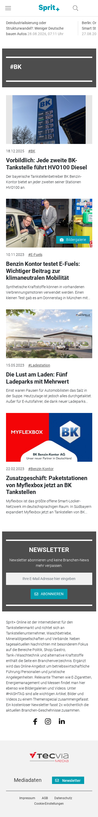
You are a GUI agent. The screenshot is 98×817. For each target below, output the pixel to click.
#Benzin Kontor (41, 469)
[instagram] (48, 721)
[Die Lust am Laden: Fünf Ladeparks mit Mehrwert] (49, 333)
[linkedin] (62, 721)
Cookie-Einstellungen (49, 803)
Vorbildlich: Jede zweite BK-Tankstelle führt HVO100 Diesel (46, 163)
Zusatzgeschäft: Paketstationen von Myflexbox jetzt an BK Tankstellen (46, 485)
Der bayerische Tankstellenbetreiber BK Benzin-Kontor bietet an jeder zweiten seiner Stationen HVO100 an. (44, 182)
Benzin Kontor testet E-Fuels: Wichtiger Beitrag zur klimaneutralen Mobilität (43, 271)
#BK (31, 151)
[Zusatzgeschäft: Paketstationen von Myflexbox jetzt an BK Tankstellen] (49, 437)
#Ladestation (39, 365)
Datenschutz (63, 798)
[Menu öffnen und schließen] (9, 8)
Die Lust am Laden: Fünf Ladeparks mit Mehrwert (37, 378)
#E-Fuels (35, 254)
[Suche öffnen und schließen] (74, 8)
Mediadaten (28, 780)
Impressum (27, 798)
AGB (45, 798)
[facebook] (35, 721)
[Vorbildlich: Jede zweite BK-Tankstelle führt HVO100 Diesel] (49, 119)
